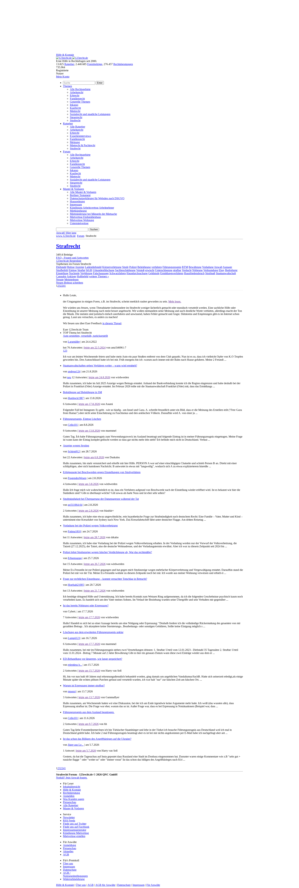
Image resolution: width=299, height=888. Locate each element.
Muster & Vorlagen (73, 189)
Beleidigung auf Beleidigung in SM (82, 392)
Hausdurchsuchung (137, 273)
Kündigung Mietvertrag (76, 833)
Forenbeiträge (94, 64)
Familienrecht (77, 98)
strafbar (177, 270)
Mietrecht (75, 111)
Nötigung (197, 270)
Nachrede (74, 273)
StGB (89, 270)
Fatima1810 (74, 531)
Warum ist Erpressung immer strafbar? (84, 685)
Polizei (133, 267)
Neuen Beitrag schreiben (69, 282)
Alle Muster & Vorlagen (83, 192)
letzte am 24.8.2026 (99, 377)
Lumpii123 (74, 638)
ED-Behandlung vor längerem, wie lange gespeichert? (92, 658)
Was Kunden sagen (73, 799)
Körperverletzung (111, 267)
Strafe (125, 267)
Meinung (75, 142)
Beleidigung (144, 267)
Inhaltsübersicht (71, 786)
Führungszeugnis (171, 267)
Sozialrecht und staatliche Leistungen (90, 114)
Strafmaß (210, 273)
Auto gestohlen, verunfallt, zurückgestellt (85, 335)
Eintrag (73, 270)
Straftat (81, 270)
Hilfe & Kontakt (65, 54)
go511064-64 (75, 504)
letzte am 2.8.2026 (89, 510)
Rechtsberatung (71, 792)
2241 (63, 285)
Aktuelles (68, 851)
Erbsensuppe (75, 558)
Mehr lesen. (174, 301)
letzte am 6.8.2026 (94, 457)
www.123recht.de (66, 235)
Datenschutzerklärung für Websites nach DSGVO (97, 198)
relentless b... (75, 664)
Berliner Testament (80, 195)
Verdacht (187, 270)
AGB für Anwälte (105, 884)
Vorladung (208, 267)
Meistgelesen (71, 279)
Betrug (71, 267)
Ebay (221, 270)
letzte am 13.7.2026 (89, 697)
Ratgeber (69, 64)
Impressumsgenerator (74, 829)
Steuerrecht (76, 117)
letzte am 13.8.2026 (89, 430)
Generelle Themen (80, 101)
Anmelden (68, 796)
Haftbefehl (82, 276)
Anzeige (79, 267)
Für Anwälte (153, 884)
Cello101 (73, 424)
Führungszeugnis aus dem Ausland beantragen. (88, 712)
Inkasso (74, 104)
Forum (66, 151)
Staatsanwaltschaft (226, 273)
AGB (66, 854)
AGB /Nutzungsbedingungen (75, 874)
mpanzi (72, 691)
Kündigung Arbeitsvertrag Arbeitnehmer (92, 207)
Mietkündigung (78, 210)
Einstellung (62, 273)
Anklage (71, 276)
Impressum (76, 204)
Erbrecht (74, 95)
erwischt (149, 270)
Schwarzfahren (117, 273)
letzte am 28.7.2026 (94, 537)
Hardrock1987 (76, 398)
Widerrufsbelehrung (74, 879)
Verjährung (86, 273)
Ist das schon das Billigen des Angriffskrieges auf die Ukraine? (97, 738)
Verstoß (140, 270)
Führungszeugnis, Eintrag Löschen (82, 418)
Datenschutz (69, 869)
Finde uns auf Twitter (74, 823)
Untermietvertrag (79, 223)
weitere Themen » (99, 276)
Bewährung (195, 267)
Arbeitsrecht (76, 92)
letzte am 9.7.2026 (89, 723)
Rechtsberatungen (123, 64)
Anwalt (218, 267)
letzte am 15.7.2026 (89, 670)
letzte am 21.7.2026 (95, 590)
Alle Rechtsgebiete (80, 89)
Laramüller (74, 341)
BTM (185, 267)
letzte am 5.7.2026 (86, 750)
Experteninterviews (80, 136)
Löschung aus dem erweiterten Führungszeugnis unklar (93, 632)
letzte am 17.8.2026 (89, 404)
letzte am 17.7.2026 (89, 617)
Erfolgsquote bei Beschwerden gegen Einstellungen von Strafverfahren (102, 472)
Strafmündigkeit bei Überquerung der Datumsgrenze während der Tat (101, 498)
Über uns (68, 863)
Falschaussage (101, 273)
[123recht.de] (72, 57)
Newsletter (69, 817)
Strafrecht (75, 120)
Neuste (60, 279)
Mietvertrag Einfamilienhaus (85, 217)
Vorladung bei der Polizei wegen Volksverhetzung (90, 525)
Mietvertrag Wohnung (82, 220)
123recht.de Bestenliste (68, 260)
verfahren (156, 267)
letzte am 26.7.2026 (95, 564)
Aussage (227, 267)
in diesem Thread (111, 323)
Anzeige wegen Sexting (76, 445)
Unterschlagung (163, 270)
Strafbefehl (62, 270)
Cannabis (61, 276)
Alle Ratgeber (77, 126)
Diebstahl (61, 267)
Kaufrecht (75, 107)
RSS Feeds (69, 820)
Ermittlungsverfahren (171, 273)
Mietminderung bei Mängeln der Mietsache (93, 213)
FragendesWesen (77, 478)
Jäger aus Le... (76, 744)
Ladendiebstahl (93, 267)
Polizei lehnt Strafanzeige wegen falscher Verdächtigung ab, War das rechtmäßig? (107, 552)
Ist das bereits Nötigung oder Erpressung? (85, 605)
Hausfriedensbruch (194, 273)
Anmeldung (69, 845)
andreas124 (74, 371)
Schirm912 (74, 451)
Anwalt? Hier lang (66, 232)
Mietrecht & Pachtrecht (82, 145)
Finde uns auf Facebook (76, 826)
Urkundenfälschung (103, 270)
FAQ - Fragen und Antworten (72, 257)
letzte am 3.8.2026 (89, 484)
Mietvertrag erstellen (74, 836)
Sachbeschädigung (125, 270)
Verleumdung (210, 270)
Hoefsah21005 (76, 584)
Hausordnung (77, 201)
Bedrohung (231, 270)
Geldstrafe (154, 273)
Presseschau (69, 802)
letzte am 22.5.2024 (95, 347)
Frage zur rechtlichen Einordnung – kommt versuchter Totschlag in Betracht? (105, 578)
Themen (67, 86)
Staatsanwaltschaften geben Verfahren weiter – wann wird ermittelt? (100, 365)
